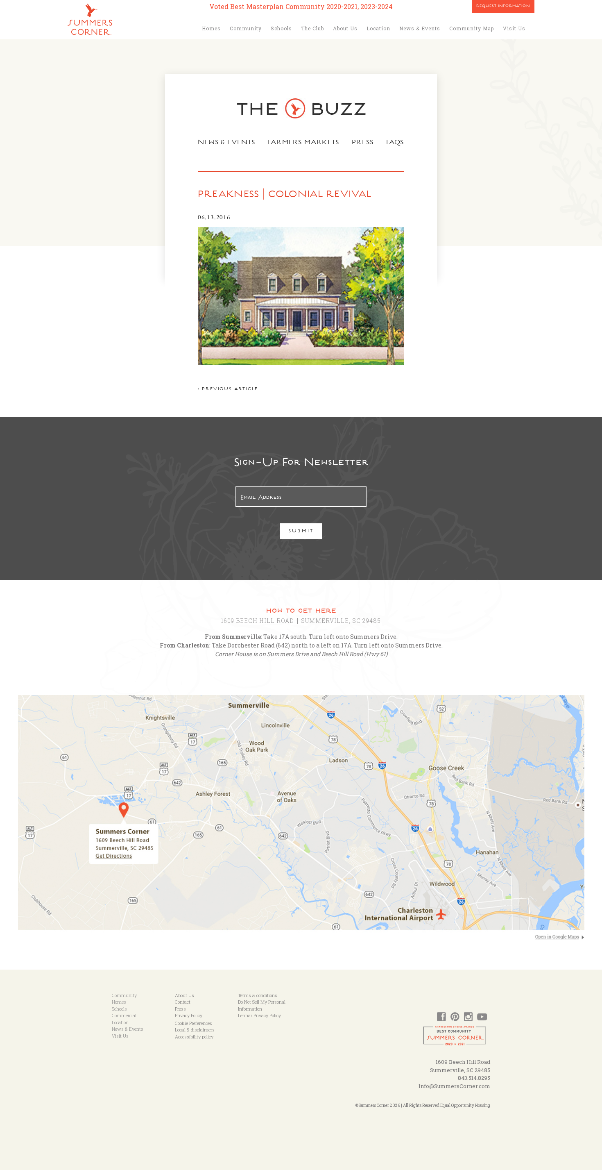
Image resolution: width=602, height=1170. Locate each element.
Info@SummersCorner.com (454, 1086)
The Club (312, 28)
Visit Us (514, 28)
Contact (182, 1002)
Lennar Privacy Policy (259, 1015)
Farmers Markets (304, 143)
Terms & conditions (257, 995)
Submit (301, 532)
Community (246, 28)
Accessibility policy (194, 1037)
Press (363, 143)
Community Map (471, 28)
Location (378, 28)
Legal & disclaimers (195, 1030)
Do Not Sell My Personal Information (261, 1005)
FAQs (395, 143)
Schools (281, 28)
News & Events (419, 28)
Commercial (124, 1015)
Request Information (503, 6)
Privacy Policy (188, 1015)
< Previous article (228, 389)
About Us (345, 28)
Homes (211, 28)
